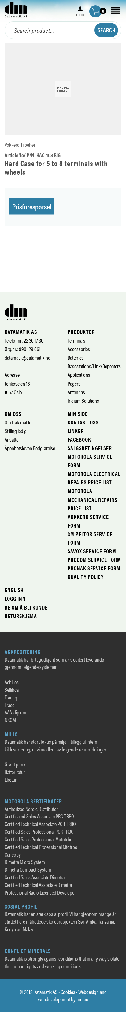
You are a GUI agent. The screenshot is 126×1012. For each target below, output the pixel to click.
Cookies (68, 991)
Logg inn (15, 598)
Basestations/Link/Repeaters (94, 366)
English (14, 590)
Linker (76, 431)
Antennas (76, 392)
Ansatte (11, 439)
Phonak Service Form (94, 568)
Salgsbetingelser (90, 448)
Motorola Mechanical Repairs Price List (92, 499)
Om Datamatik (17, 422)
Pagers (74, 383)
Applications (79, 374)
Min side (78, 413)
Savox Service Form (92, 551)
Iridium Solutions (83, 400)
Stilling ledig (16, 431)
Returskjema (21, 616)
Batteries (75, 357)
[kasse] (95, 11)
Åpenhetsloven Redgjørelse (30, 448)
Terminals (76, 340)
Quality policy (86, 576)
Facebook (79, 439)
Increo (82, 999)
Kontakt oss (83, 422)
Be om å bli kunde (26, 607)
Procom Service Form (94, 559)
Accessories (79, 349)
